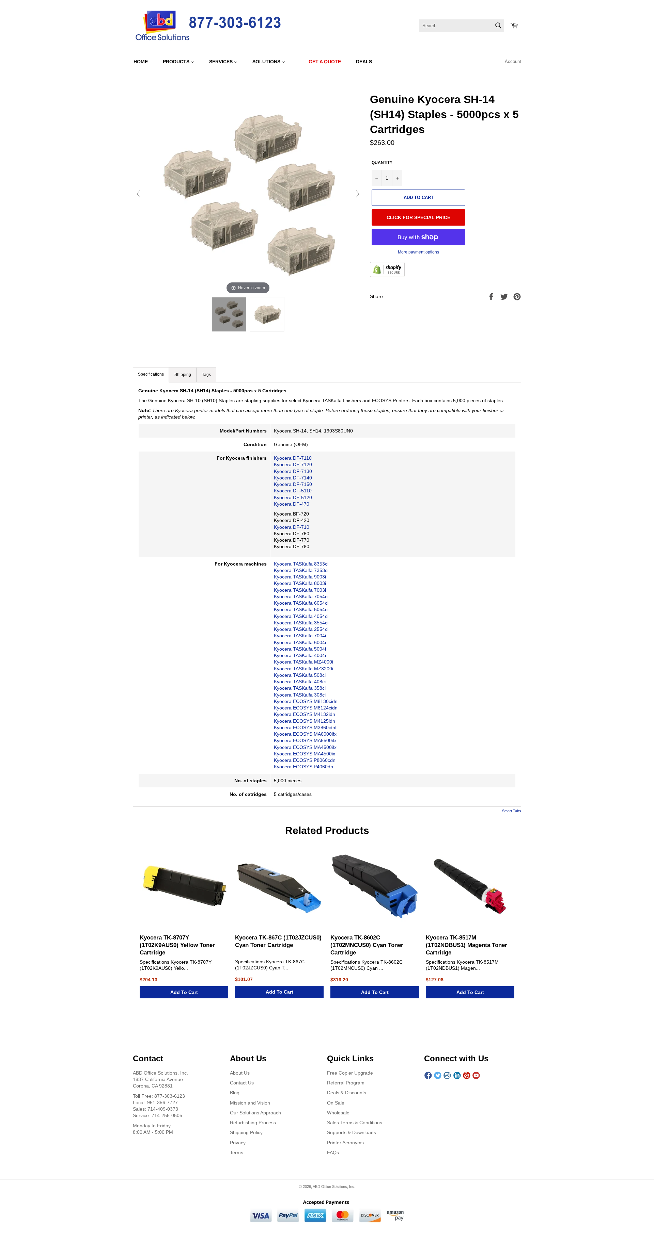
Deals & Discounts (346, 1092)
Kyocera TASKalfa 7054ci (301, 596)
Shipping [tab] (182, 374)
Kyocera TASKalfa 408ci (300, 681)
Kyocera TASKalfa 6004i (300, 642)
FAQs (333, 1152)
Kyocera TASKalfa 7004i (300, 635)
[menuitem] (140, 61)
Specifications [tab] (151, 374)
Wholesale (338, 1112)
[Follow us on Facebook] (428, 1076)
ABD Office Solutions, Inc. (334, 1186)
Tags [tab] (206, 374)
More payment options (418, 252)
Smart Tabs (511, 811)
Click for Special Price (418, 217)
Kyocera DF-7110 (293, 458)
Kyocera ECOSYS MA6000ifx (306, 734)
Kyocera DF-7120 (293, 464)
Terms (236, 1152)
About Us (240, 1073)
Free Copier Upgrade (350, 1073)
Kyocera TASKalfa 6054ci (301, 603)
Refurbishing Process (253, 1122)
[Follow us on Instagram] (447, 1076)
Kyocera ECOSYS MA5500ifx (305, 740)
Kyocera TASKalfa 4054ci (301, 616)
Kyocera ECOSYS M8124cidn (306, 707)
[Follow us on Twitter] (438, 1076)
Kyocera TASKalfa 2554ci (301, 629)
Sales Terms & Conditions (354, 1122)
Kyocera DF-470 (291, 504)
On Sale (335, 1103)
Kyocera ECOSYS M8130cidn (306, 701)
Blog (234, 1092)
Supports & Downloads (351, 1132)
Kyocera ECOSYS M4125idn (304, 721)
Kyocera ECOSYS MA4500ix (304, 753)
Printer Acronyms (345, 1142)
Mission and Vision (250, 1103)
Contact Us (242, 1082)
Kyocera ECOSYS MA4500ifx (305, 747)
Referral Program (345, 1082)
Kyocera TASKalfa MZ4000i (303, 662)
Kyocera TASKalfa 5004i (300, 649)
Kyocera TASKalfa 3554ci (301, 622)
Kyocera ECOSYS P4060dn (303, 766)
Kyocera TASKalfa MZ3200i (303, 668)
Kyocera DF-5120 (293, 497)
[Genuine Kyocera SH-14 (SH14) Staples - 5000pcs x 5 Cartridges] (229, 314)
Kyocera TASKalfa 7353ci (301, 570)
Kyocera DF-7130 (293, 471)
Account (513, 61)
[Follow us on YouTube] (476, 1076)
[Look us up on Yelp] (467, 1076)
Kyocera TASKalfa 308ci (300, 695)
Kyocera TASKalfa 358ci (300, 688)
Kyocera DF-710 (291, 527)
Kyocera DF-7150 (293, 484)
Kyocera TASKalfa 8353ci (301, 564)
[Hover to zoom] (248, 193)
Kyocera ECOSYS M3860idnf (305, 727)
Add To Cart (184, 992)
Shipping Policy (246, 1132)
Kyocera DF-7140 (293, 477)
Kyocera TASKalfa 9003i (300, 576)
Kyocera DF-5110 (293, 490)
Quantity (382, 162)
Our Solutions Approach (255, 1112)
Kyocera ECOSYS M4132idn (304, 714)
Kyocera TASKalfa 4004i (300, 655)
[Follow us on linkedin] (457, 1076)
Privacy (238, 1142)
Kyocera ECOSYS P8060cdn (305, 760)
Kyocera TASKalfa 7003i (300, 590)
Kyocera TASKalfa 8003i (300, 583)
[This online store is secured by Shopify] (387, 270)
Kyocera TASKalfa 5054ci (301, 609)
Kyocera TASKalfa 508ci (300, 675)
